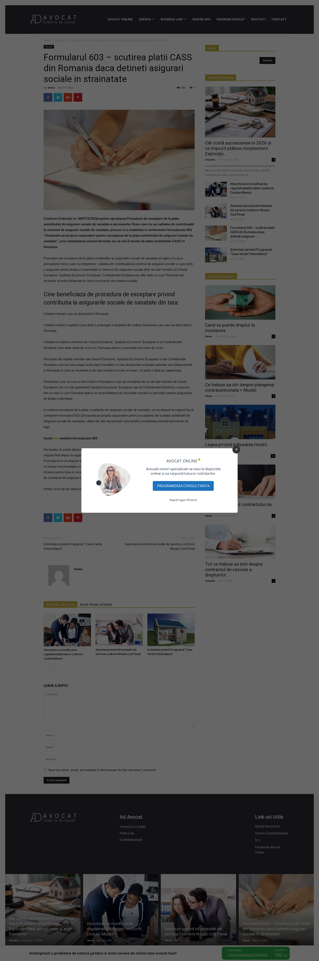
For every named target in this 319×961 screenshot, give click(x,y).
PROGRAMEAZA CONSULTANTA (183, 485)
